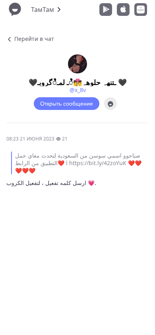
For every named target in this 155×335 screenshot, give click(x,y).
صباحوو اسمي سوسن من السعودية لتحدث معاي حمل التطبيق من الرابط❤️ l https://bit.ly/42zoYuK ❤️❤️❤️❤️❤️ (78, 163)
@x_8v (78, 90)
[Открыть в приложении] (110, 103)
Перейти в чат (33, 38)
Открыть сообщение (66, 103)
